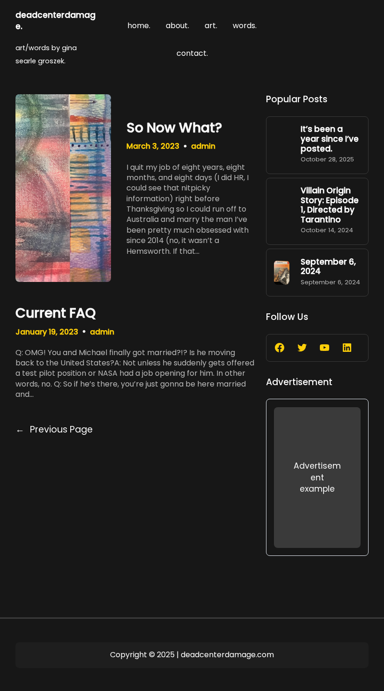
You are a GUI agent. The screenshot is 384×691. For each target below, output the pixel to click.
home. (138, 25)
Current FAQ (55, 313)
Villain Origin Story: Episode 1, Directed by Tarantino (330, 205)
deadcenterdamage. (55, 20)
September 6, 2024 (328, 266)
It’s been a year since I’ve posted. (330, 138)
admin (203, 146)
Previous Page (54, 430)
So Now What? (174, 128)
